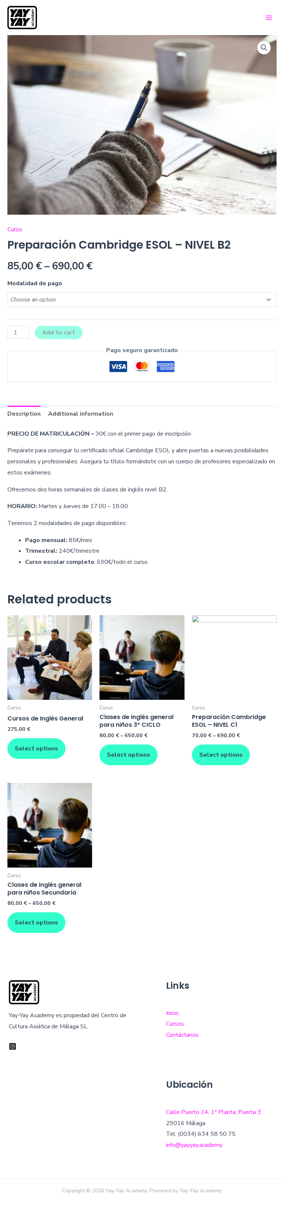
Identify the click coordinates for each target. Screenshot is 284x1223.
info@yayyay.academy (194, 1145)
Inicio (172, 1013)
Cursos (175, 1024)
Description (24, 414)
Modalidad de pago (34, 283)
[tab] (24, 414)
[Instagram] (12, 1046)
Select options (36, 749)
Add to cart (58, 332)
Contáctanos (182, 1035)
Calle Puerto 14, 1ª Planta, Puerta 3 (213, 1112)
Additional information (80, 414)
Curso (14, 229)
